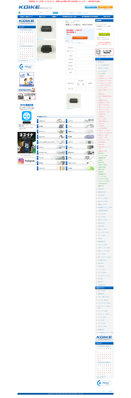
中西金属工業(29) (103, 210)
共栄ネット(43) (102, 229)
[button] (26, 66)
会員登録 (71, 12)
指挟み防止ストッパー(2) (105, 147)
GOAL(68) (101, 226)
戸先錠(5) (101, 125)
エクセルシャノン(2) (104, 275)
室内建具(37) (102, 174)
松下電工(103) (102, 260)
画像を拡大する (40, 39)
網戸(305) (101, 162)
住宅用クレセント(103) (105, 78)
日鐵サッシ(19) (102, 204)
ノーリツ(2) (101, 269)
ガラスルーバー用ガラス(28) (105, 306)
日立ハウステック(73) (104, 257)
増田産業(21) (101, 241)
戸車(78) (101, 76)
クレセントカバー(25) (105, 83)
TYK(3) (100, 238)
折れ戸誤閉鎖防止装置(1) (105, 97)
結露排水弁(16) (103, 100)
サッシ (74, 42)
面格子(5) (101, 144)
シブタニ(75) (101, 213)
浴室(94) (100, 171)
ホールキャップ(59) (103, 314)
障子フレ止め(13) (104, 104)
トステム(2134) (102, 71)
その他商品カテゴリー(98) (105, 332)
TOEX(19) (101, 188)
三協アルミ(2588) (103, 68)
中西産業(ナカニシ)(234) (105, 207)
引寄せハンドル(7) (104, 130)
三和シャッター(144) (104, 247)
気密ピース (80, 42)
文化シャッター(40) (103, 251)
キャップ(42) (102, 118)
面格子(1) (101, 185)
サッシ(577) (101, 73)
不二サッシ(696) (103, 198)
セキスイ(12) (101, 254)
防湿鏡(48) (101, 329)
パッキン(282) (102, 317)
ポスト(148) (101, 290)
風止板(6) (101, 94)
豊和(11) (100, 281)
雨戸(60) (100, 153)
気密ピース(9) (103, 150)
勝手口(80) (101, 169)
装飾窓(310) (101, 157)
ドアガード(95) (102, 326)
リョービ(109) (102, 272)
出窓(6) (100, 160)
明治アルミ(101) (103, 219)
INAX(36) (101, 263)
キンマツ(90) (101, 235)
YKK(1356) (101, 195)
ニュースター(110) (103, 232)
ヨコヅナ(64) (101, 216)
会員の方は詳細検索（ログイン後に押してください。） (103, 44)
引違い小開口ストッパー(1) (106, 90)
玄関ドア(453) (102, 164)
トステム (68, 42)
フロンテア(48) (102, 244)
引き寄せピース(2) (104, 111)
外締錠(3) (101, 116)
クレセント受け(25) (104, 85)
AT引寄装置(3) (103, 128)
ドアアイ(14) (101, 323)
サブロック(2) (103, 87)
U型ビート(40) (103, 137)
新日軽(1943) (102, 192)
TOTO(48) (101, 266)
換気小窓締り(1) (103, 121)
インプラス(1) (102, 176)
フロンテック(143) (103, 181)
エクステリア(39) (103, 178)
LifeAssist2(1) (102, 183)
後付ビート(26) (103, 135)
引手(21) (101, 123)
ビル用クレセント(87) (105, 80)
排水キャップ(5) (103, 109)
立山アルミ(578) (103, 201)
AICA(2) (100, 278)
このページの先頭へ (107, 391)
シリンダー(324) (103, 311)
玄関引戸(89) (102, 167)
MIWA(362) (101, 223)
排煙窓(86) (101, 293)
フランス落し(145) (103, 296)
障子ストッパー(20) (104, 107)
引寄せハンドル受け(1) (105, 132)
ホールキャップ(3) (104, 139)
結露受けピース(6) (104, 102)
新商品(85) (101, 61)
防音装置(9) (102, 142)
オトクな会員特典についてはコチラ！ (81, 12)
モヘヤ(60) (101, 320)
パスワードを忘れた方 (62, 12)
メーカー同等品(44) (103, 65)
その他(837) (101, 285)
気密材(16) (102, 114)
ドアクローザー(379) (104, 303)
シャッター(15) (102, 155)
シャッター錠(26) (103, 300)
